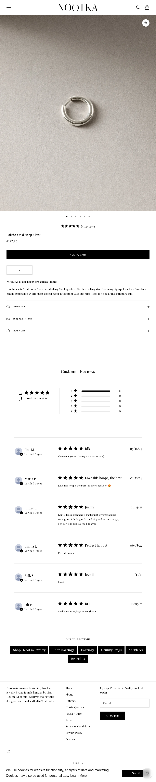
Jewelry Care (74, 713)
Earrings (87, 650)
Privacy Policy (74, 732)
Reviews (70, 739)
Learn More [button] (78, 775)
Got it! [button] (136, 773)
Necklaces (135, 650)
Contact (70, 700)
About (69, 694)
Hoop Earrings (63, 650)
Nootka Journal (75, 707)
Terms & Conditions (78, 726)
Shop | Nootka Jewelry (29, 650)
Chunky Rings (111, 650)
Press (69, 720)
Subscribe (112, 715)
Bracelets (78, 659)
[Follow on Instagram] (8, 751)
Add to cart (78, 254)
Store (69, 688)
